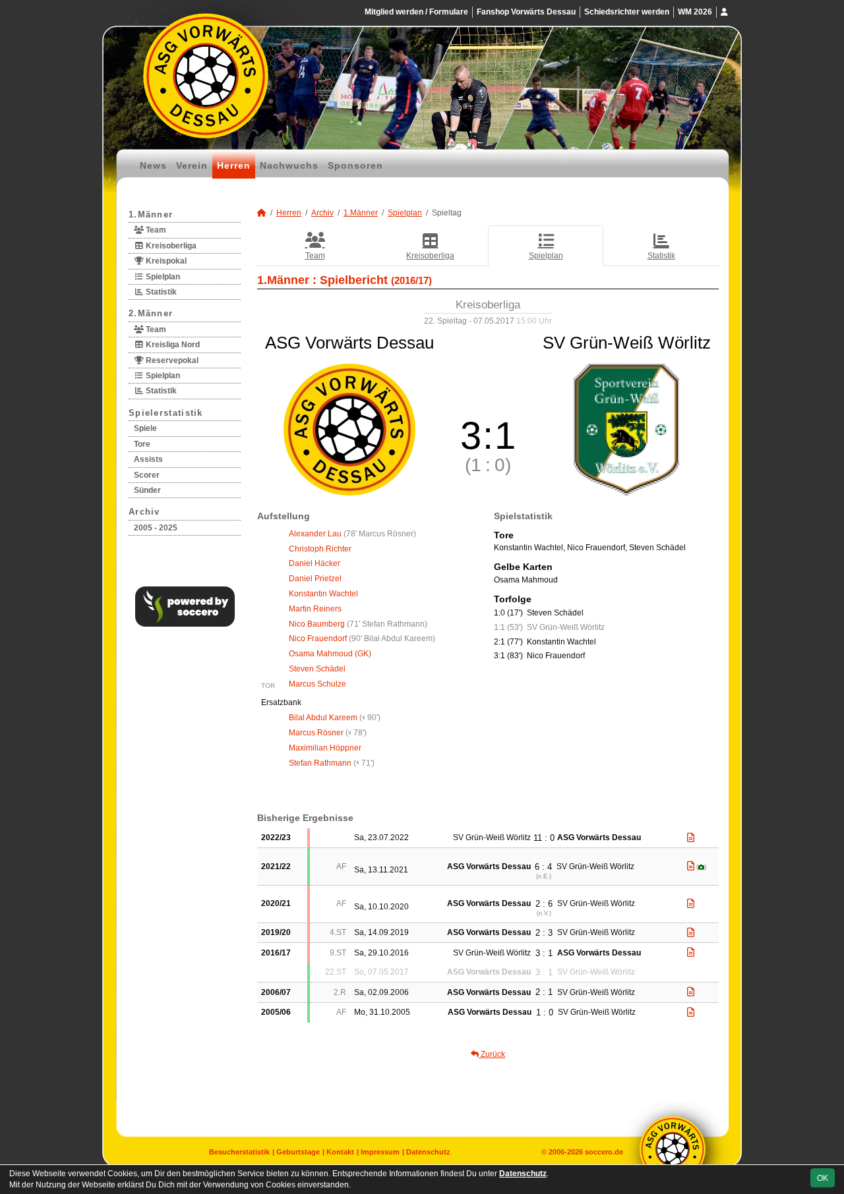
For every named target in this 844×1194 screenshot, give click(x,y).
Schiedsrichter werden (626, 11)
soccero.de (604, 1152)
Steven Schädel (317, 668)
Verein (192, 165)
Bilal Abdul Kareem (323, 717)
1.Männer (151, 214)
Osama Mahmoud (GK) (330, 653)
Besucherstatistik (239, 1152)
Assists (148, 459)
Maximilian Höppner (325, 748)
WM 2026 (695, 11)
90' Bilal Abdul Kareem (392, 638)
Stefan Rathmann (320, 763)
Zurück (492, 1054)
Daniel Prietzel (315, 578)
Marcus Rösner (316, 732)
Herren (234, 165)
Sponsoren (355, 165)
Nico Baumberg (317, 624)
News (153, 165)
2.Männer (151, 313)
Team (155, 230)
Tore (142, 444)
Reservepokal (171, 360)
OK (822, 1178)
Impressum (380, 1152)
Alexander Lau (315, 533)
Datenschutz (428, 1152)
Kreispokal (165, 261)
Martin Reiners (315, 608)
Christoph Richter (320, 549)
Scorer (147, 475)
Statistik (160, 292)
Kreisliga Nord (172, 344)
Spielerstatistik (166, 413)
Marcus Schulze (317, 684)
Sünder (147, 490)
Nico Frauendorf (318, 638)
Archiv (144, 512)
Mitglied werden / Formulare (416, 11)
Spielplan (162, 276)
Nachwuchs (289, 165)
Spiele (145, 428)
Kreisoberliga (170, 245)
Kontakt (340, 1152)
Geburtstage (298, 1152)
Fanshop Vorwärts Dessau (526, 11)
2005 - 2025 (155, 527)
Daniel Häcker (314, 563)
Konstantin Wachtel (323, 593)
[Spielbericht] (690, 837)
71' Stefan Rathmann (387, 624)
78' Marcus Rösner (379, 533)
